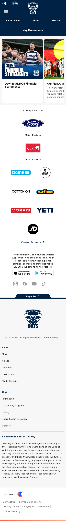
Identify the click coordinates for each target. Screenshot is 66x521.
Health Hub (8, 374)
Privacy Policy (50, 337)
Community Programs (13, 405)
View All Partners (31, 242)
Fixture (56, 20)
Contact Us (9, 501)
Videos (5, 360)
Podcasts (7, 367)
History (5, 412)
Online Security (12, 511)
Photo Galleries (10, 381)
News (5, 354)
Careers (6, 425)
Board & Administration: (14, 419)
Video (35, 20)
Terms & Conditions (30, 501)
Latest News (13, 20)
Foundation (8, 398)
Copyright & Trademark (35, 506)
